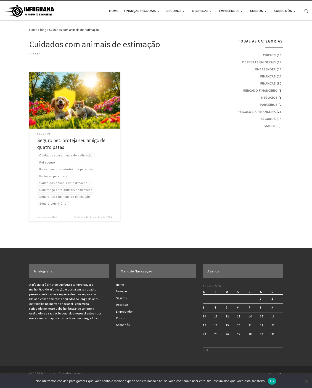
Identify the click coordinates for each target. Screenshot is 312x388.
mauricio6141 (49, 217)
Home (33, 30)
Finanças (268, 76)
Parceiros (269, 105)
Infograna (48, 373)
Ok (272, 381)
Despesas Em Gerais (259, 62)
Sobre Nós (123, 325)
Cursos (269, 55)
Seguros (268, 119)
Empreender (265, 69)
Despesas (122, 305)
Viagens (271, 126)
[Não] (306, 381)
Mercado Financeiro (260, 90)
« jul (205, 350)
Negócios (269, 97)
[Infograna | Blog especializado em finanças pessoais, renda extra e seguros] (32, 10)
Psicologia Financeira (257, 112)
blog (43, 30)
